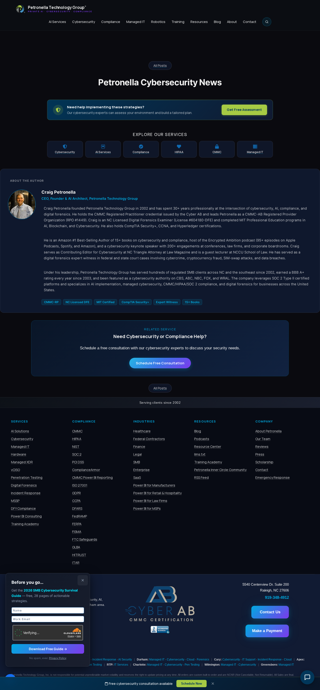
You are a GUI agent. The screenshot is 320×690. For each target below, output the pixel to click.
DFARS (77, 508)
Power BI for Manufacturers (154, 485)
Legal (137, 454)
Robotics (158, 21)
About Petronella (268, 431)
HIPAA (76, 439)
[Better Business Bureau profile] (160, 633)
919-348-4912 (277, 597)
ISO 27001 (79, 485)
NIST (75, 446)
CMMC (77, 431)
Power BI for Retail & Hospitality (157, 493)
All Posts (160, 65)
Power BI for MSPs (147, 508)
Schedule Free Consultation (160, 363)
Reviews (261, 446)
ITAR (75, 562)
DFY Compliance (23, 508)
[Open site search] (266, 21)
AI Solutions (20, 431)
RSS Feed (201, 477)
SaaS (137, 477)
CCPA (76, 500)
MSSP (15, 500)
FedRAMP (79, 516)
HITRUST (79, 555)
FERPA (77, 524)
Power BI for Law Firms (150, 500)
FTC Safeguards (84, 539)
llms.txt (199, 454)
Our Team (262, 439)
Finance (139, 446)
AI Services (57, 21)
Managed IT (135, 21)
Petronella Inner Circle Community (220, 470)
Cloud (190, 659)
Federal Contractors (149, 439)
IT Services (121, 664)
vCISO (15, 470)
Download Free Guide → (48, 649)
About (232, 21)
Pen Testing (94, 664)
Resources (199, 21)
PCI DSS (78, 462)
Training (177, 21)
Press (259, 454)
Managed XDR (22, 462)
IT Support (248, 659)
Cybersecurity (83, 21)
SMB (136, 462)
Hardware (18, 454)
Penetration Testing (26, 477)
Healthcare (142, 431)
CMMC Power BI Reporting (92, 477)
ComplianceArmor (86, 470)
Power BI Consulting (26, 516)
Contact (249, 21)
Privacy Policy (57, 658)
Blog (217, 21)
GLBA (76, 547)
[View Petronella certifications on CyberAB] (160, 620)
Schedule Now (191, 683)
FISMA (76, 531)
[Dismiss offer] (83, 580)
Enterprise (141, 470)
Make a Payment (267, 631)
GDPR (76, 493)
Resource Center (207, 446)
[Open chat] (307, 677)
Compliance (110, 21)
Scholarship (264, 462)
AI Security (125, 659)
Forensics (203, 659)
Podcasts (201, 439)
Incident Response (26, 493)
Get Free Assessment (244, 109)
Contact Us (270, 612)
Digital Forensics (24, 485)
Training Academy (25, 524)
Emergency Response (272, 477)
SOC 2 (77, 454)
